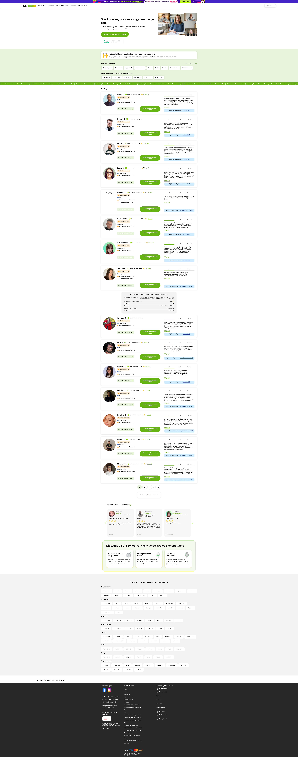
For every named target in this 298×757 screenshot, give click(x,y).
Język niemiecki (139, 68)
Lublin (117, 591)
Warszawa (107, 591)
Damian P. (121, 192)
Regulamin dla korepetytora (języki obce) (132, 721)
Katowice (159, 608)
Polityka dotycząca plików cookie (132, 735)
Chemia (150, 68)
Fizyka (157, 68)
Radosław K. (122, 218)
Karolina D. (121, 415)
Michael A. (147, 513)
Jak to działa (64, 5)
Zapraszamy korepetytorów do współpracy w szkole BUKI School (132, 706)
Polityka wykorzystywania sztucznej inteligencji (132, 742)
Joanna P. (121, 268)
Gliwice (139, 669)
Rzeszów (157, 591)
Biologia (164, 68)
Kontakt (126, 691)
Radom (117, 595)
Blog (125, 712)
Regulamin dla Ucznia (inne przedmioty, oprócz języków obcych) (133, 726)
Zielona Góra (107, 612)
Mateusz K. (122, 464)
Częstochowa (141, 595)
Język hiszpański (187, 68)
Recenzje (126, 702)
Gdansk (192, 591)
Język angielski (107, 68)
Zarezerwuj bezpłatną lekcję (150, 108)
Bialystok (106, 595)
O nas (125, 689)
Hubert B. (121, 119)
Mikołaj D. (121, 390)
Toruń (152, 595)
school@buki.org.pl (110, 697)
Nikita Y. (120, 94)
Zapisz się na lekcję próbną (115, 34)
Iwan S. (120, 342)
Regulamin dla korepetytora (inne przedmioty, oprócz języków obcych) (133, 716)
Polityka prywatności (129, 732)
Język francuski (174, 68)
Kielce (127, 608)
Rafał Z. (120, 143)
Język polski (128, 68)
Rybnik (190, 608)
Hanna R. (121, 439)
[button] (296, 1)
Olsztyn (148, 608)
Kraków (127, 591)
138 (158, 487)
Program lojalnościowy (129, 738)
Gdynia (162, 595)
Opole (180, 608)
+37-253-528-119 (109, 702)
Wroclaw (168, 591)
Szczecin (127, 595)
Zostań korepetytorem (76, 5)
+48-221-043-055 (110, 699)
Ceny (125, 709)
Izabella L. (121, 366)
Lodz (147, 591)
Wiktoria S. (121, 318)
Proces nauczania (128, 699)
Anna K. (118, 513)
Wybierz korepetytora (53, 5)
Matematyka (118, 68)
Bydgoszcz (180, 591)
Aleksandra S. (123, 242)
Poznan (138, 591)
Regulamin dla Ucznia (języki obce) (132, 730)
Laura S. (120, 168)
